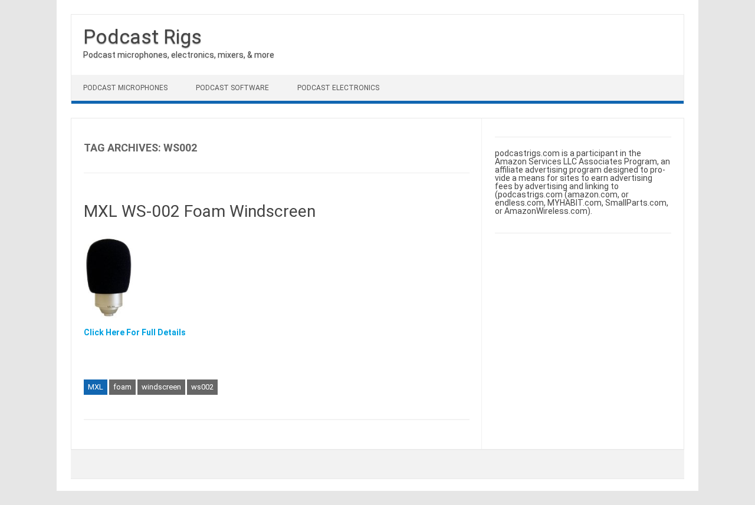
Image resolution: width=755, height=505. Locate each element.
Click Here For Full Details (135, 332)
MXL (95, 386)
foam (122, 386)
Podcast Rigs (142, 36)
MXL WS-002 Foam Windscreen (200, 211)
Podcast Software (232, 88)
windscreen (161, 386)
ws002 (202, 386)
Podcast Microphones (125, 88)
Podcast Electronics (338, 88)
